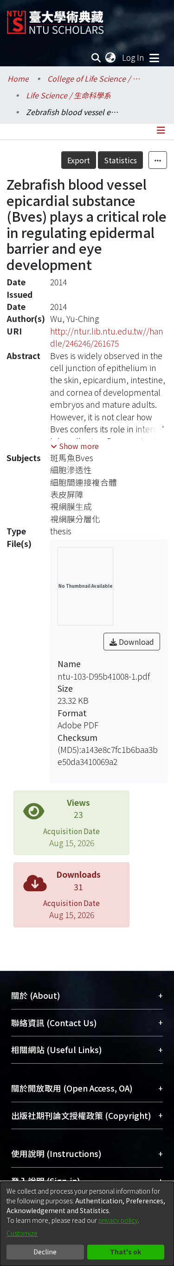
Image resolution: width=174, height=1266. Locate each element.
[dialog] (87, 1224)
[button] (74, 446)
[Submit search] (96, 57)
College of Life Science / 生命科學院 (93, 78)
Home (18, 78)
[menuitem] (110, 57)
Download (135, 641)
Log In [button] (133, 57)
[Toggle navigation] (154, 57)
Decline (45, 1251)
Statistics (120, 160)
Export (78, 160)
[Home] (55, 19)
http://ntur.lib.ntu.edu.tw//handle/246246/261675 (106, 337)
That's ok (125, 1251)
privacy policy (118, 1220)
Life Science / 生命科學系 (68, 95)
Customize (22, 1233)
